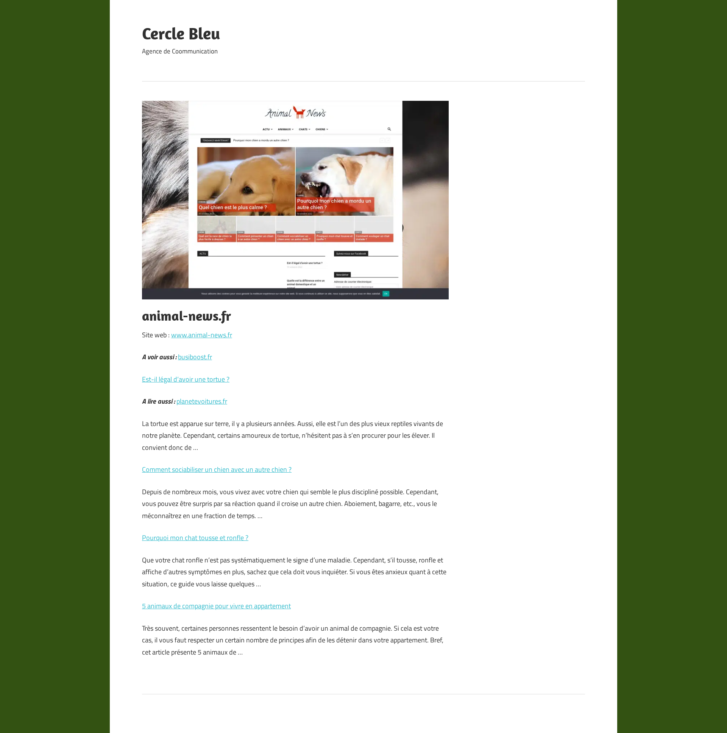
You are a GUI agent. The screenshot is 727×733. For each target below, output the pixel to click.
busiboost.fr (195, 357)
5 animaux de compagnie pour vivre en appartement (216, 606)
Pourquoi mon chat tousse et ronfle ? (195, 538)
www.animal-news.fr (201, 335)
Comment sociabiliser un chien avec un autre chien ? (217, 469)
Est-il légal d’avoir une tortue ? (185, 379)
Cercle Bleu (181, 33)
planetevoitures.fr (201, 401)
